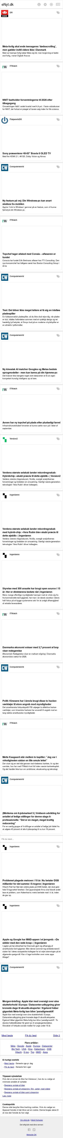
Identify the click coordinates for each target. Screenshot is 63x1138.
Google (20, 1045)
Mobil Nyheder (37, 1120)
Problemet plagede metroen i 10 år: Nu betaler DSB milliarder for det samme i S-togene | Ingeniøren (30, 882)
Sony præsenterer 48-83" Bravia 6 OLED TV (26, 153)
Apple (28, 1045)
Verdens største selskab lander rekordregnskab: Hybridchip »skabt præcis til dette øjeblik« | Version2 (31, 474)
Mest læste (7, 1035)
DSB (49, 1048)
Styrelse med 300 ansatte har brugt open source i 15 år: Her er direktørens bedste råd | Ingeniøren (31, 590)
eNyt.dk (7, 4)
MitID (38, 1052)
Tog (32, 1052)
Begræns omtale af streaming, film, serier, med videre (27, 1088)
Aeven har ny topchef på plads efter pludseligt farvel (31, 422)
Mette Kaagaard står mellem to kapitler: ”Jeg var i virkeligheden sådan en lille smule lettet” (29, 758)
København (39, 1048)
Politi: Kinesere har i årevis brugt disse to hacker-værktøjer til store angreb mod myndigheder (29, 702)
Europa (36, 1045)
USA (24, 1048)
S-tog (26, 1052)
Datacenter (47, 1045)
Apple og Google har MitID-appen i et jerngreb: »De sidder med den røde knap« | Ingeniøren (30, 941)
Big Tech (16, 1048)
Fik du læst (30, 1035)
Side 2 (56, 1035)
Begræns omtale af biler (14, 1085)
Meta (13, 1045)
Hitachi (18, 1052)
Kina (30, 1048)
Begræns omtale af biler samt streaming (21, 1092)
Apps (45, 1052)
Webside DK (31, 1134)
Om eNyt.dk (24, 1120)
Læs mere (6, 1095)
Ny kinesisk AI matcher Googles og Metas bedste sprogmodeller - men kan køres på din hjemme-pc (29, 370)
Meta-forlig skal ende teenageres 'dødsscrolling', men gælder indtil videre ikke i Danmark (29, 48)
